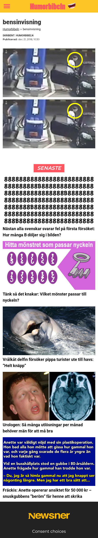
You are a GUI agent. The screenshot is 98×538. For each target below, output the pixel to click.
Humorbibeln (11, 29)
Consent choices (49, 531)
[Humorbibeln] (49, 6)
